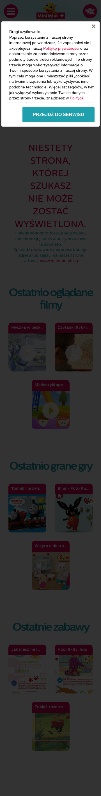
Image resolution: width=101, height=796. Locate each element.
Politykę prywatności (61, 48)
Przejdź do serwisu (58, 114)
